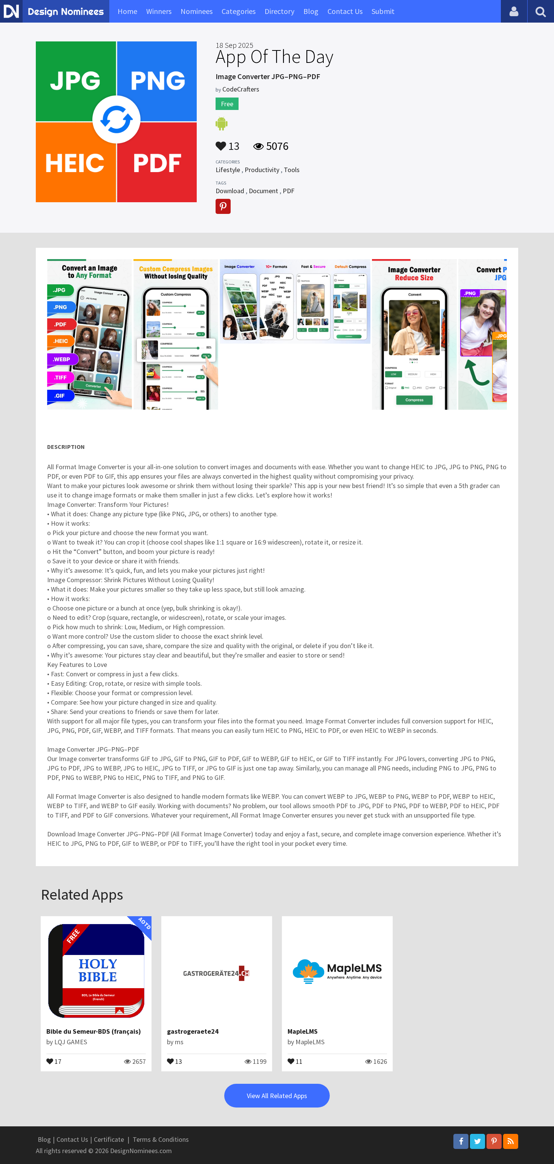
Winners (158, 11)
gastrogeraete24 (193, 1031)
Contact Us (345, 11)
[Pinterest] (494, 1141)
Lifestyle (228, 169)
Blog (310, 11)
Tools (292, 169)
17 (57, 1061)
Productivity (262, 169)
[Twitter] (477, 1141)
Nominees (197, 11)
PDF (288, 190)
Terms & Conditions (161, 1139)
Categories (239, 11)
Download (230, 190)
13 (233, 142)
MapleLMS (303, 1031)
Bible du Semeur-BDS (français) (93, 1031)
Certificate (109, 1139)
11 (298, 1061)
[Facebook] (460, 1141)
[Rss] (510, 1141)
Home (127, 11)
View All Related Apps (277, 1095)
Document (263, 190)
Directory (279, 11)
